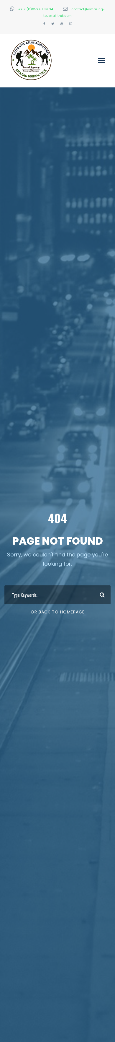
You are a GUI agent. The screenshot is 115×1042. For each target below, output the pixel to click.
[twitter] (52, 23)
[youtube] (61, 23)
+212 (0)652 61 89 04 (35, 9)
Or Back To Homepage (58, 612)
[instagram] (70, 23)
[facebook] (44, 23)
